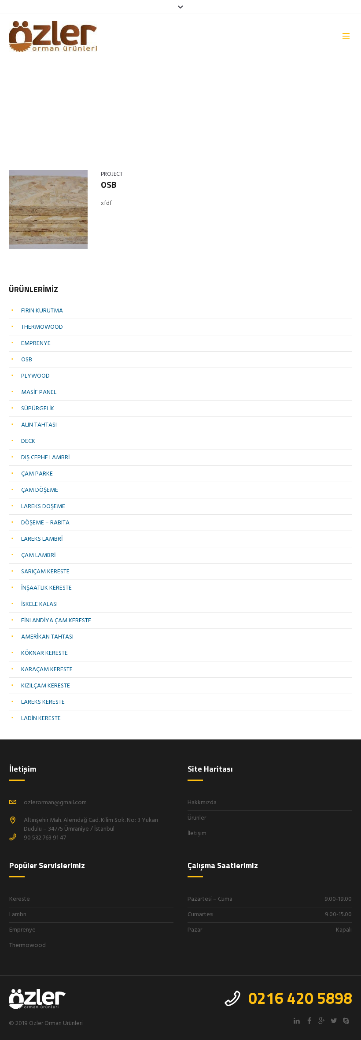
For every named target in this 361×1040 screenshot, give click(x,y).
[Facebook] (309, 1020)
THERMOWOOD (42, 327)
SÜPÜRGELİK (37, 409)
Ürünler (197, 818)
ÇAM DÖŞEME (39, 490)
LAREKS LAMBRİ (42, 539)
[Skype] (346, 1020)
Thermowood (27, 945)
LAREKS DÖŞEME (43, 506)
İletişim (197, 833)
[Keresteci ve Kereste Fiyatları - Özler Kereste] (38, 999)
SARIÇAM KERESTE (45, 572)
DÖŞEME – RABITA (45, 523)
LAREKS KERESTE (43, 702)
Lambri (17, 915)
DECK (28, 441)
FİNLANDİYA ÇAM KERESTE (56, 621)
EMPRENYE (36, 343)
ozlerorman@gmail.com (55, 803)
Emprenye (22, 930)
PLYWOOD (35, 376)
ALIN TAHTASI (39, 425)
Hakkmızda (202, 803)
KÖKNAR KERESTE (44, 653)
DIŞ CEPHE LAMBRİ (45, 458)
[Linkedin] (297, 1020)
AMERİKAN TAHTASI (47, 637)
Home (16, 112)
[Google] (321, 1020)
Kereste (19, 899)
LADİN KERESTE (41, 718)
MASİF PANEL (38, 392)
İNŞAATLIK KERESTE (46, 588)
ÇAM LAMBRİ (38, 555)
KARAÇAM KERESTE (47, 670)
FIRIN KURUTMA (42, 311)
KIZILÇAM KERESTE (45, 686)
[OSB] (48, 209)
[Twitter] (334, 1020)
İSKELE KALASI (39, 604)
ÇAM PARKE (37, 474)
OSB (109, 184)
